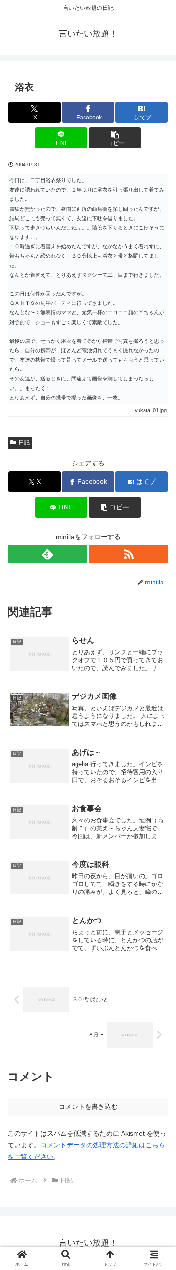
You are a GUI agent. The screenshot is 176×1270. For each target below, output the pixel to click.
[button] (115, 137)
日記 (24, 442)
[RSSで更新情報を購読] (128, 554)
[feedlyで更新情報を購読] (47, 554)
